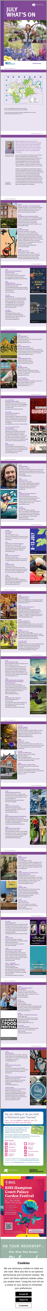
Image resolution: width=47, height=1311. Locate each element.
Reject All (23, 1300)
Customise (23, 1305)
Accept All (23, 1294)
